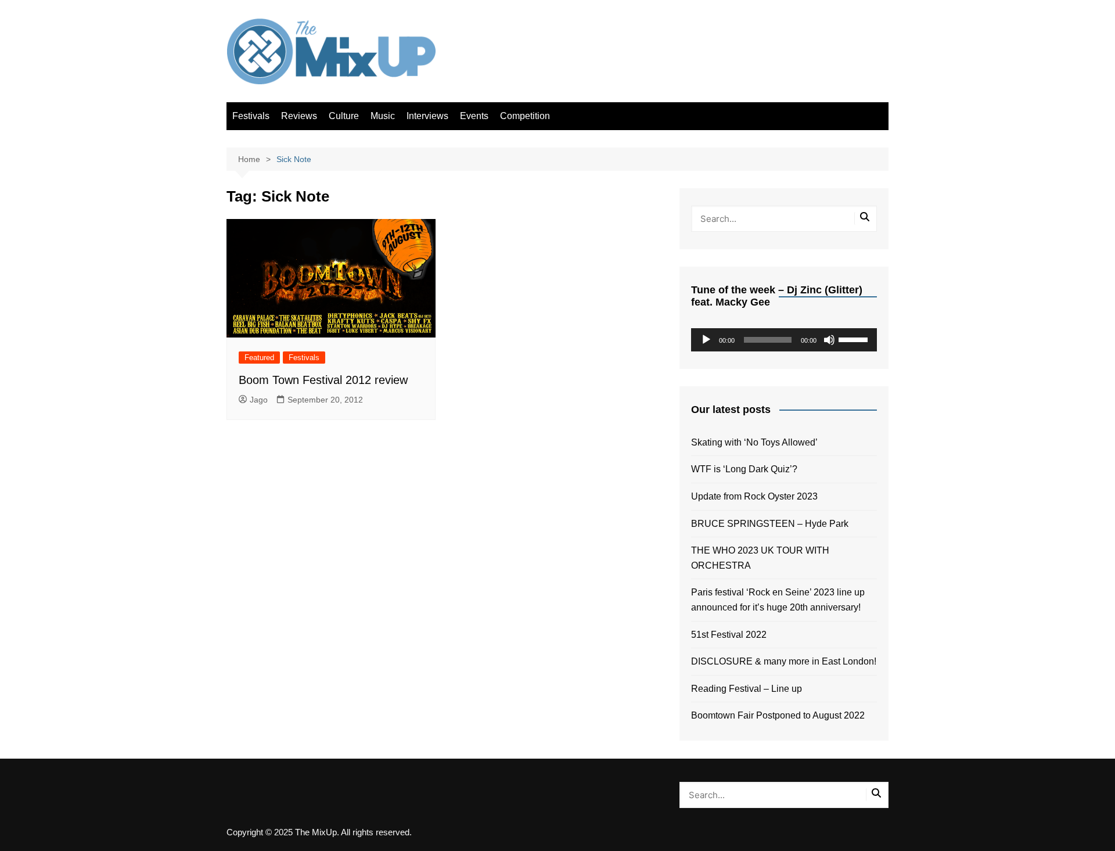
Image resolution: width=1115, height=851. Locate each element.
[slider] (855, 338)
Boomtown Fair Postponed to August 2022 (778, 715)
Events (474, 116)
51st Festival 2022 (729, 635)
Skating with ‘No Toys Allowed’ (754, 442)
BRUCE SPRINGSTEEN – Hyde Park (772, 524)
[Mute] (829, 340)
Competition (525, 116)
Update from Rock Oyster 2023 (754, 496)
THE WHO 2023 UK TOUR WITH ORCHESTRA (760, 557)
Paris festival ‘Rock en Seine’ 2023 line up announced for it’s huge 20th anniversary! (778, 599)
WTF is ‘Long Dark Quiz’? (744, 469)
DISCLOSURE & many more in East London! (783, 661)
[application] (784, 339)
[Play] (706, 340)
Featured (259, 357)
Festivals (250, 116)
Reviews (299, 116)
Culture (344, 116)
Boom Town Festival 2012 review (323, 380)
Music (383, 116)
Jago (259, 399)
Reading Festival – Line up (746, 689)
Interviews (427, 116)
